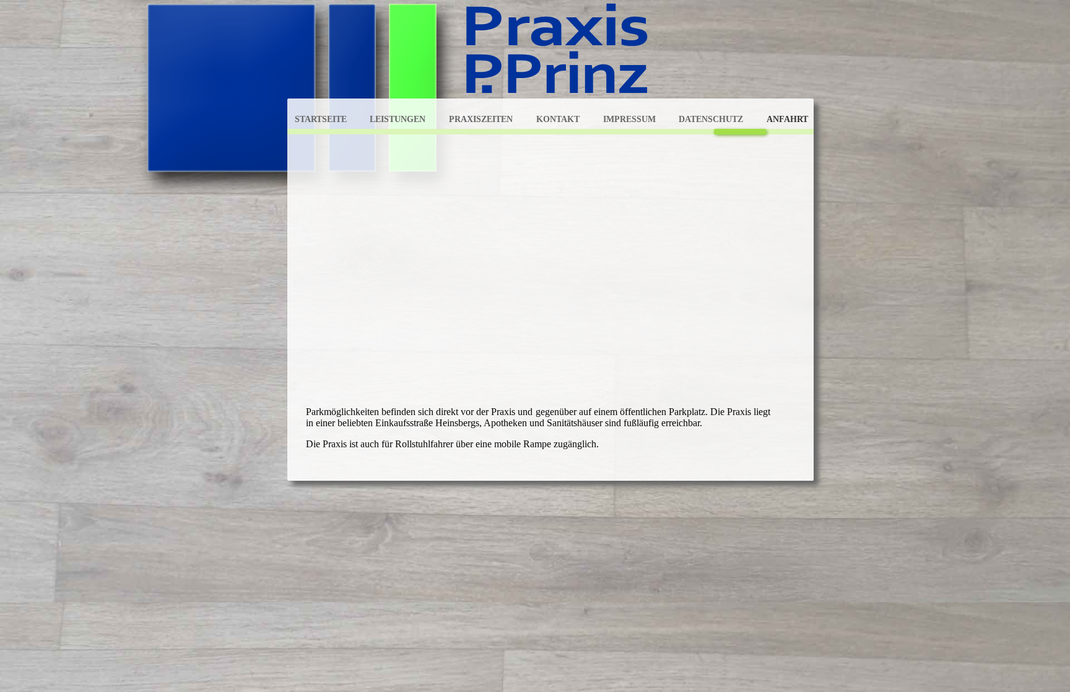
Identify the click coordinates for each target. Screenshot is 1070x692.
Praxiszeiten (481, 119)
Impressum (629, 119)
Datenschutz (711, 119)
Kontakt (558, 119)
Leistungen (397, 119)
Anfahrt (787, 119)
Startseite (321, 119)
